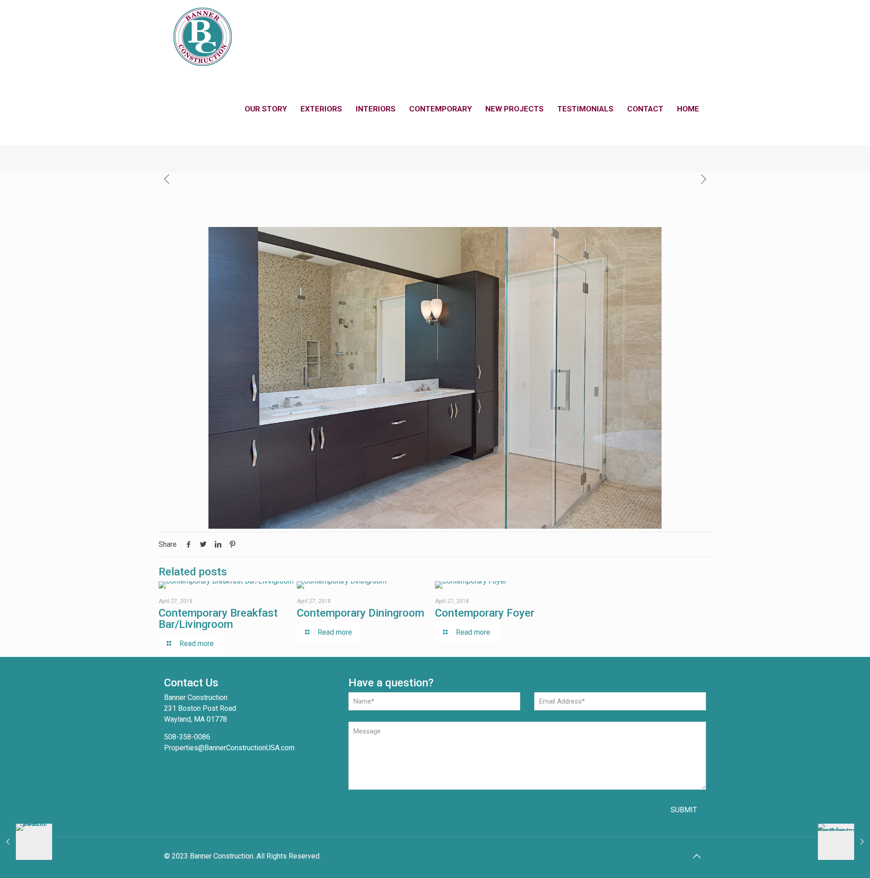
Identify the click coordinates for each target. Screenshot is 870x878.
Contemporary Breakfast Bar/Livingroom (218, 619)
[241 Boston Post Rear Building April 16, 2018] (26, 842)
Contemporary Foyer (484, 613)
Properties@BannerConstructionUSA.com (229, 747)
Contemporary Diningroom (360, 613)
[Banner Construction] (202, 36)
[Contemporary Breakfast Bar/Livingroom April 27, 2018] (844, 842)
